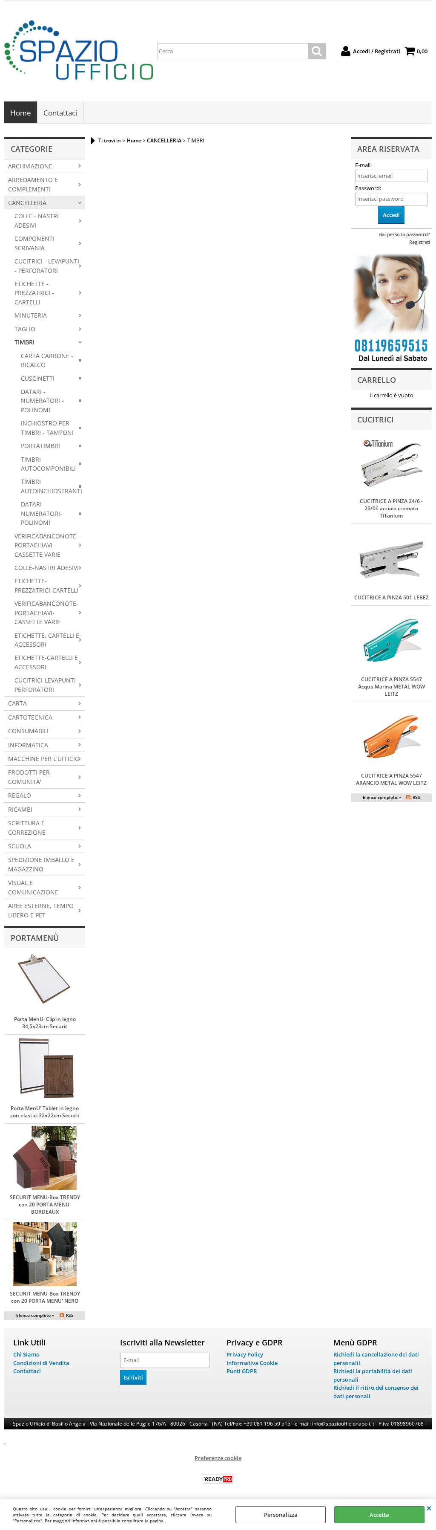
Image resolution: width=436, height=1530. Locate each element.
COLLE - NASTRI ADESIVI (36, 220)
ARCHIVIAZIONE (30, 166)
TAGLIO (24, 329)
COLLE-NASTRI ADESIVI (46, 568)
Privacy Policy (245, 1354)
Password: (368, 188)
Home (20, 113)
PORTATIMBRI (40, 446)
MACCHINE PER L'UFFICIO (44, 759)
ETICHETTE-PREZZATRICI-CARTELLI (46, 585)
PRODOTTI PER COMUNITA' (29, 776)
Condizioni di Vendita (41, 1363)
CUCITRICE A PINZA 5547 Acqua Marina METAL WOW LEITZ (391, 686)
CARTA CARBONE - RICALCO (47, 360)
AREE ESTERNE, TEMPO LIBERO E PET (41, 910)
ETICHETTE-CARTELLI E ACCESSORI (46, 662)
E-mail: (363, 165)
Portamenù (35, 938)
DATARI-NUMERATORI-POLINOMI (41, 513)
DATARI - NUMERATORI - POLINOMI (42, 401)
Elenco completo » (35, 1315)
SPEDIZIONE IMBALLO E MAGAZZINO (41, 864)
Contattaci (60, 113)
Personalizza (281, 1514)
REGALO (19, 795)
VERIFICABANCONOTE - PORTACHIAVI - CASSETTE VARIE (47, 545)
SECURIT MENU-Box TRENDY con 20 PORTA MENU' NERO (45, 1297)
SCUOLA (19, 846)
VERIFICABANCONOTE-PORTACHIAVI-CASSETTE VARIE (46, 612)
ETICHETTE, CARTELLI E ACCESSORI (46, 639)
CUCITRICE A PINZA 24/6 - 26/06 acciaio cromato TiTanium (391, 508)
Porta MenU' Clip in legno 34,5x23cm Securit (45, 1022)
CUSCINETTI (37, 378)
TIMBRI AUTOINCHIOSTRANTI (51, 486)
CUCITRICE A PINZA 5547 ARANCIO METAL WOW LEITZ (391, 779)
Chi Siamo (26, 1354)
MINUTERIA (30, 315)
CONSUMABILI (28, 731)
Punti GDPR (242, 1371)
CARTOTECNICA (30, 717)
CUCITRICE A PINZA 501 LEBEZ (391, 597)
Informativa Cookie (252, 1363)
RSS (70, 1315)
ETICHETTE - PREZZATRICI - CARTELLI (34, 293)
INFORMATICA (28, 745)
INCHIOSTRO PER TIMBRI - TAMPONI (47, 427)
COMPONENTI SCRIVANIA (34, 243)
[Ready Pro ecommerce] (218, 1479)
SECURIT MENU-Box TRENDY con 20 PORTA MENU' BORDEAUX (45, 1204)
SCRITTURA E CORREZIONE (27, 827)
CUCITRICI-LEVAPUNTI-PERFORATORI (46, 684)
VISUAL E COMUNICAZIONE (33, 887)
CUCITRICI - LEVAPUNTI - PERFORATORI (46, 265)
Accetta (379, 1514)
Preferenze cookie (218, 1458)
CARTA (17, 703)
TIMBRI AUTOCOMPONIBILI (48, 463)
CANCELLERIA (27, 203)
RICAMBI (20, 809)
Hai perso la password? (404, 234)
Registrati (419, 242)
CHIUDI (429, 1508)
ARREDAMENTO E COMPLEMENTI (33, 184)
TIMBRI (24, 342)
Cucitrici (375, 419)
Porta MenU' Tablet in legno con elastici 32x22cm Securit (45, 1112)
